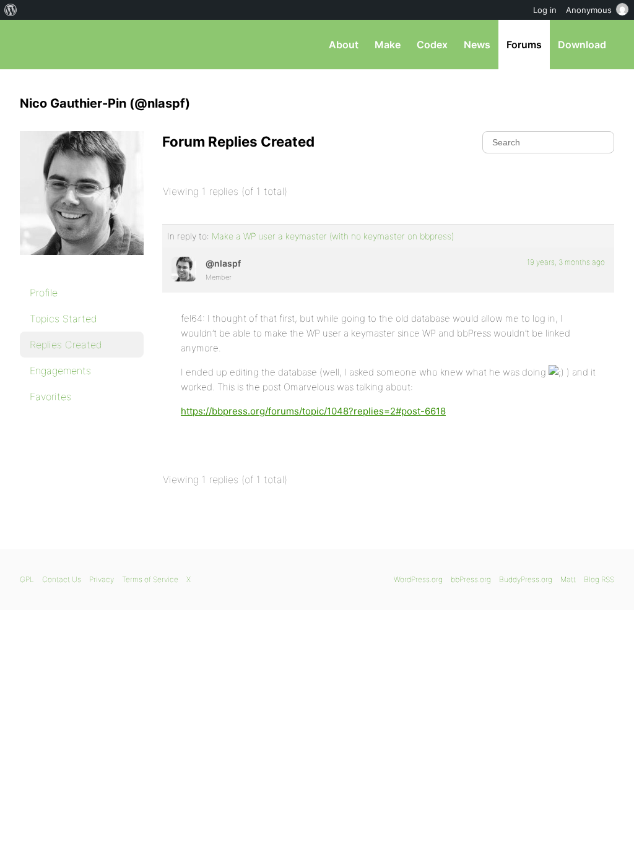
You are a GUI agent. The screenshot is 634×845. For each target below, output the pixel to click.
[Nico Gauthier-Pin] (82, 263)
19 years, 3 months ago (566, 262)
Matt (568, 579)
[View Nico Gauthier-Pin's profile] (184, 269)
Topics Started (63, 318)
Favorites (50, 396)
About (343, 44)
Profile (44, 292)
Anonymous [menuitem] (589, 10)
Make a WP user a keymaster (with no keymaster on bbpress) (333, 236)
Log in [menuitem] (545, 10)
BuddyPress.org (525, 579)
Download (582, 44)
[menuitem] (11, 10)
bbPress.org (84, 44)
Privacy (101, 579)
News (477, 44)
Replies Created (66, 344)
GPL (27, 579)
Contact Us (61, 579)
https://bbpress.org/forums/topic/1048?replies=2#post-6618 (313, 411)
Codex (432, 44)
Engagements (60, 370)
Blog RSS (599, 579)
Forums (524, 44)
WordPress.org (418, 579)
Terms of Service (150, 579)
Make (388, 44)
